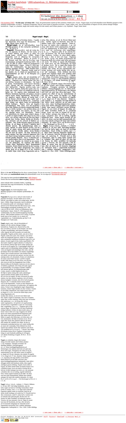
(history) (34, 177)
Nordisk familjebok (16, 2)
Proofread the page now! (59, 172)
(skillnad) (32, 179)
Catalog (22, 11)
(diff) (30, 177)
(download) (61, 416)
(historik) (38, 179)
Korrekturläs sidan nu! (59, 174)
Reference (19, 7)
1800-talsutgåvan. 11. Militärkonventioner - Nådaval (53, 2)
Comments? (45, 11)
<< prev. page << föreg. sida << (53, 167)
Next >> (37, 9)
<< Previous (29, 9)
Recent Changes (30, 11)
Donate (39, 11)
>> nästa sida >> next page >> (73, 167)
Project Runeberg (13, 11)
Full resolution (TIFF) (7, 22)
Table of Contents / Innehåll (16, 9)
